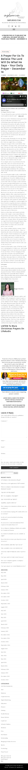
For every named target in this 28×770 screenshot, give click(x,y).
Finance (3, 707)
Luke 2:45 (21, 116)
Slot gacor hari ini (6, 755)
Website (3, 453)
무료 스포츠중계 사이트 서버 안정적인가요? (12, 548)
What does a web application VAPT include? (13, 483)
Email (3, 447)
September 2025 (5, 603)
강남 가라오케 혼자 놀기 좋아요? (9, 499)
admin (4, 75)
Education (4, 703)
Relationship (5, 51)
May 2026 (3, 576)
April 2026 (4, 579)
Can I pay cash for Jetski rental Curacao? (12, 557)
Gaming (3, 710)
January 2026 (4, 589)
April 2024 (4, 662)
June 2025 (3, 614)
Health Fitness (5, 713)
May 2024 (3, 659)
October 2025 (4, 600)
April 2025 (3, 621)
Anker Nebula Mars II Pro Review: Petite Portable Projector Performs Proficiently (14, 399)
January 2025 (4, 631)
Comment (4, 421)
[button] (14, 29)
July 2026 (3, 572)
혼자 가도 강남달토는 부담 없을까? (9, 496)
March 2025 (4, 624)
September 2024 (5, 645)
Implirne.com (14, 20)
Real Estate (4, 734)
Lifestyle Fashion (5, 724)
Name (3, 440)
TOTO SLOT (4, 759)
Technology (4, 748)
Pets (2, 731)
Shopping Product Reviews (8, 741)
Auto (2, 689)
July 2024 (3, 652)
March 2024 (4, 666)
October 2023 (4, 679)
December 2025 (5, 593)
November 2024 (5, 638)
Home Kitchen (5, 717)
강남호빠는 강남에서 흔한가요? (8, 502)
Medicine (3, 727)
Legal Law (4, 720)
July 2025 (3, 610)
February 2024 (5, 669)
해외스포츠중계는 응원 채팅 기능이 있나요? (12, 544)
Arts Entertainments (6, 686)
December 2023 (5, 676)
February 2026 (5, 586)
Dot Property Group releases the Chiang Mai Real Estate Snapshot (14, 406)
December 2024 (5, 634)
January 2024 (4, 672)
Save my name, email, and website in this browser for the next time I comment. (12, 463)
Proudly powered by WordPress (14, 765)
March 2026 (4, 583)
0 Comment (22, 75)
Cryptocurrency (5, 696)
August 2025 (4, 607)
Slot (2, 761)
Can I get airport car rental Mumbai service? (13, 566)
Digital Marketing (6, 700)
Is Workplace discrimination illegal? (11, 480)
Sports (3, 745)
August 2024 (4, 648)
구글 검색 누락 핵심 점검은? (8, 492)
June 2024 (3, 655)
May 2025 (3, 617)
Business (3, 693)
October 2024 (4, 641)
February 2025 (5, 628)
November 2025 (5, 596)
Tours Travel (4, 752)
